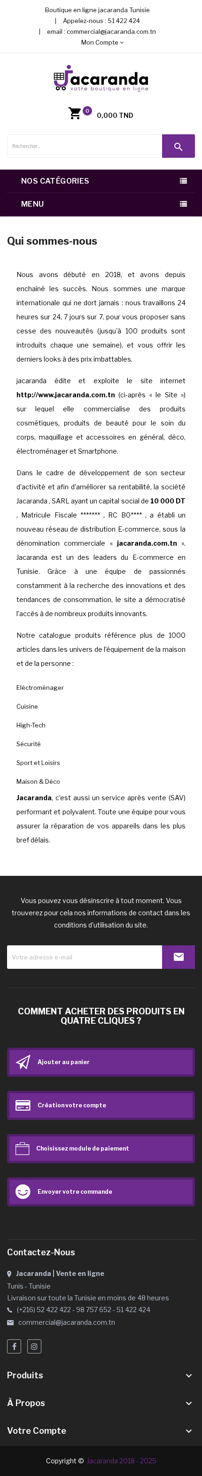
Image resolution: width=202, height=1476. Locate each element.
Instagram (34, 1346)
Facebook (14, 1346)
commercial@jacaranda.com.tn (111, 31)
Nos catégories (55, 181)
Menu (32, 204)
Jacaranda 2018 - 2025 (121, 1461)
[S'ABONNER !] (178, 957)
